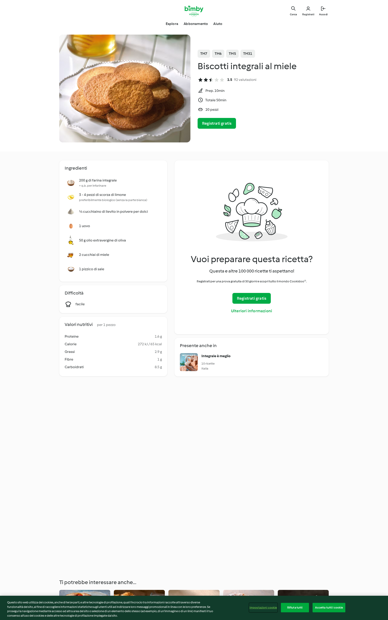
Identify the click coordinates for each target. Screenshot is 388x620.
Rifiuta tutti (295, 607)
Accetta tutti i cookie (329, 607)
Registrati (308, 14)
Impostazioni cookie (263, 607)
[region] (194, 608)
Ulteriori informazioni (251, 310)
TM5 (232, 53)
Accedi (323, 14)
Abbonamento (196, 24)
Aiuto (217, 24)
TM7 (203, 53)
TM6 (218, 53)
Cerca (293, 14)
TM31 (247, 53)
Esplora (172, 24)
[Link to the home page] (194, 10)
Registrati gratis (216, 123)
